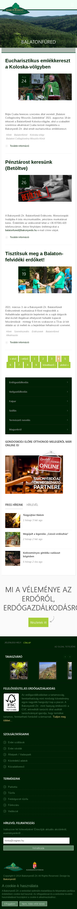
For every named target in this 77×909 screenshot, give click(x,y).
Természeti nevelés (19, 420)
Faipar (12, 401)
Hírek (9, 135)
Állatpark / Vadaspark (19, 754)
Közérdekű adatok (18, 760)
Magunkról (15, 429)
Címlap (27, 643)
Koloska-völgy (37, 135)
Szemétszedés (21, 331)
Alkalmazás (12, 335)
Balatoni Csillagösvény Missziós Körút (25, 138)
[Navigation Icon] (72, 4)
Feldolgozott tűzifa (18, 799)
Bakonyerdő (9, 879)
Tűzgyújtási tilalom (33, 514)
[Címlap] (16, 9)
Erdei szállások (16, 742)
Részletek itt (38, 622)
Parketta (12, 787)
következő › (49, 365)
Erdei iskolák (15, 748)
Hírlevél (32, 505)
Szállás (12, 410)
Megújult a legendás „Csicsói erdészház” (45, 533)
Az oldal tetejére (65, 647)
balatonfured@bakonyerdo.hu (21, 230)
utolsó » (64, 365)
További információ (19, 146)
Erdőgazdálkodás (18, 382)
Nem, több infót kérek (33, 903)
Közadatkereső (16, 766)
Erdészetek (37, 331)
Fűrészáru (13, 805)
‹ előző (24, 358)
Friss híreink (14, 505)
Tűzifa (11, 792)
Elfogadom (9, 903)
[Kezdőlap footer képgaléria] (19, 679)
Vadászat (13, 811)
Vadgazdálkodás (18, 391)
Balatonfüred (20, 135)
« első (13, 358)
